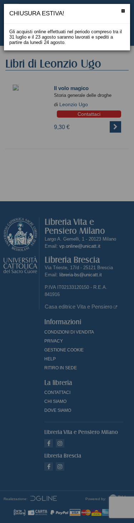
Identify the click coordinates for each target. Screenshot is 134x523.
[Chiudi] (123, 11)
